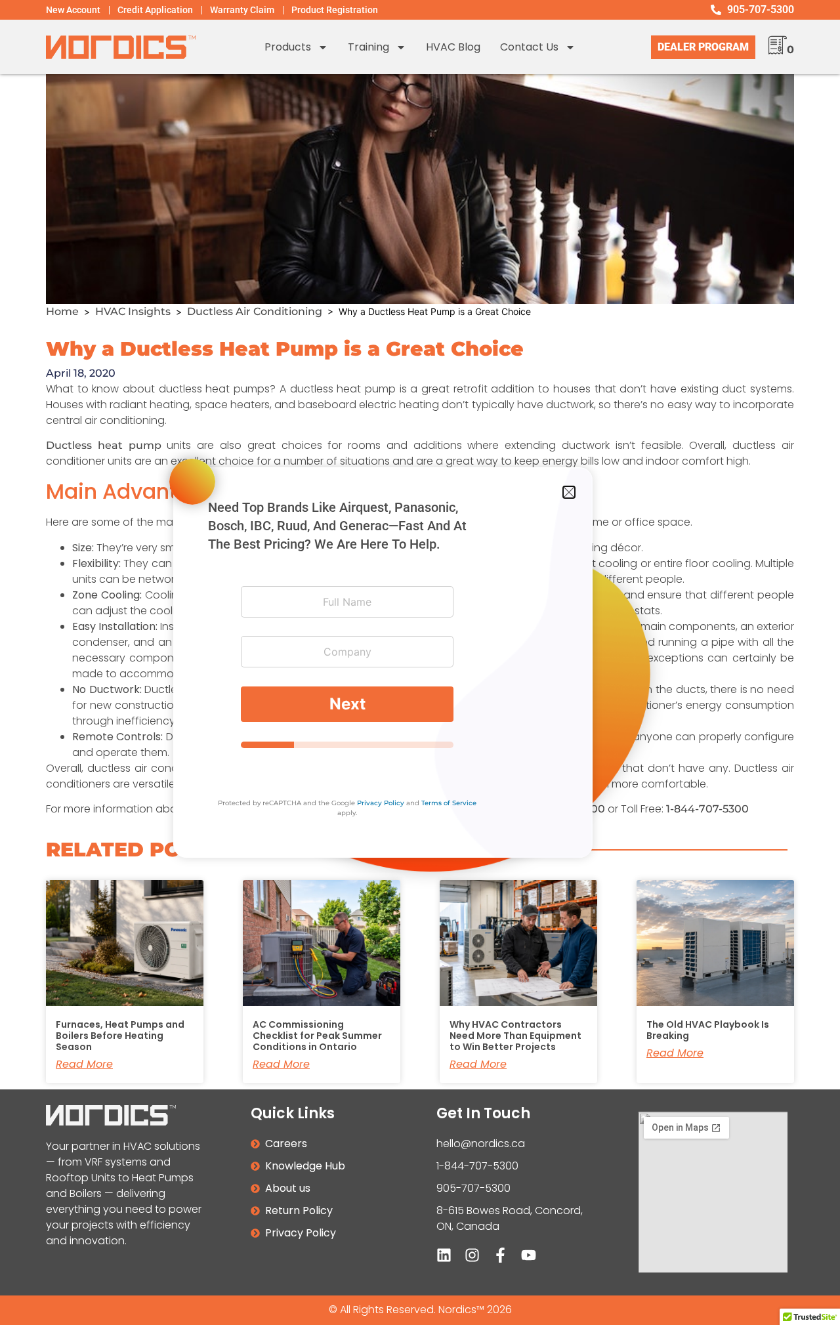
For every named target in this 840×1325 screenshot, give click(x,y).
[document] (420, 662)
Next (347, 703)
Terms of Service (448, 803)
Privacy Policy (380, 803)
